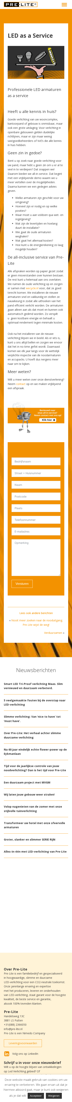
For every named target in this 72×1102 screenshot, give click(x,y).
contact (21, 384)
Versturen (22, 583)
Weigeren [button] (54, 1095)
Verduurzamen (53, 633)
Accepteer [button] (36, 1095)
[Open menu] (64, 4)
